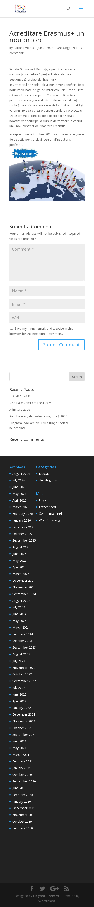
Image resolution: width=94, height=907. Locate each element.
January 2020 (21, 801)
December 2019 (23, 808)
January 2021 (21, 768)
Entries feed (47, 507)
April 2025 (19, 567)
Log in (43, 500)
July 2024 (18, 607)
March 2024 (20, 627)
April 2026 (19, 500)
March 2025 (20, 574)
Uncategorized (67, 48)
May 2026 (19, 494)
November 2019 (23, 815)
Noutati (44, 474)
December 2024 (23, 580)
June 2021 (19, 741)
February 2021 (22, 761)
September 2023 (24, 647)
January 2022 (21, 708)
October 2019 (22, 821)
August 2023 (21, 654)
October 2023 (22, 641)
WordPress (47, 901)
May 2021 (19, 748)
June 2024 (19, 614)
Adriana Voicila (24, 48)
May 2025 (19, 560)
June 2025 (19, 554)
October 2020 (22, 774)
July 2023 (18, 661)
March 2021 (20, 755)
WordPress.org (49, 520)
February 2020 (22, 795)
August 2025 (21, 547)
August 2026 (21, 474)
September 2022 (24, 681)
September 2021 (24, 735)
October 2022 (22, 674)
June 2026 (19, 487)
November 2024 (23, 587)
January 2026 (21, 520)
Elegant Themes (46, 896)
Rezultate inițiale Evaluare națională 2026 (38, 416)
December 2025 (23, 527)
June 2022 (19, 694)
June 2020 (19, 788)
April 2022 (19, 701)
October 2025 (22, 534)
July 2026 (18, 480)
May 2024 (19, 621)
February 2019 (22, 828)
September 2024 (24, 594)
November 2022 (23, 668)
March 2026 (20, 507)
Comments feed (50, 513)
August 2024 (21, 601)
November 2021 (23, 721)
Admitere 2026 (19, 409)
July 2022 (18, 688)
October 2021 (22, 728)
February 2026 (22, 514)
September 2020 (24, 781)
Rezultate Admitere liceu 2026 (30, 403)
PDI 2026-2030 (20, 396)
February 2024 (22, 634)
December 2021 (23, 714)
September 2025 (24, 540)
